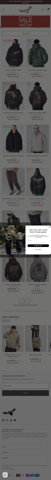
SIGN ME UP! (38, 245)
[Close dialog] (49, 227)
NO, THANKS (38, 249)
